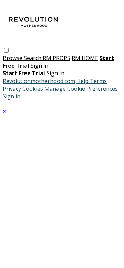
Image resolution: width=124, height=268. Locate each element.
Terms (98, 81)
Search (33, 58)
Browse (13, 58)
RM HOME (85, 58)
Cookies (33, 88)
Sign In (55, 73)
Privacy (12, 88)
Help (83, 81)
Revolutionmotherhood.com (39, 81)
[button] (6, 50)
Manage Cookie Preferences (81, 88)
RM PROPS (56, 58)
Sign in (39, 65)
